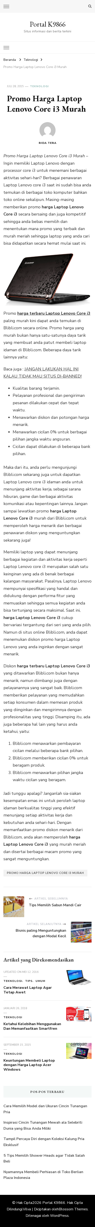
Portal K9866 (47, 24)
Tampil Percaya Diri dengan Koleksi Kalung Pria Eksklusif (43, 1141)
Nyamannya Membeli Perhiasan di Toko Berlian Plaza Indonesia (43, 1175)
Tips (29, 981)
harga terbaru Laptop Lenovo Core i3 (53, 313)
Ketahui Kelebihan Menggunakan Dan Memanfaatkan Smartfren (32, 1026)
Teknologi (39, 86)
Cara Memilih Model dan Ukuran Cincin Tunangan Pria (45, 1109)
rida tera (47, 143)
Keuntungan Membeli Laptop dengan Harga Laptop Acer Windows (29, 1065)
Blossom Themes (73, 1209)
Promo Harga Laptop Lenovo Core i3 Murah (45, 873)
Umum (40, 981)
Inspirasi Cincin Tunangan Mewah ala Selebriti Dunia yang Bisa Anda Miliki (42, 1125)
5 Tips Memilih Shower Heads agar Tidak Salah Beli (44, 1158)
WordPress (59, 1215)
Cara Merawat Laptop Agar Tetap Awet (27, 990)
